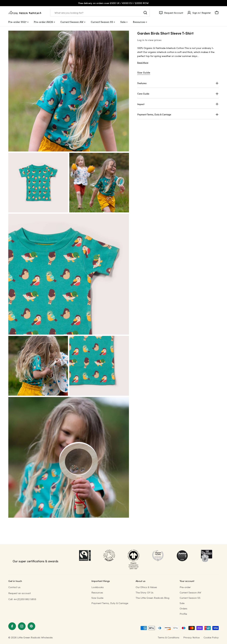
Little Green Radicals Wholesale (35, 637)
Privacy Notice (191, 637)
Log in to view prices (149, 40)
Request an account (19, 593)
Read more (142, 62)
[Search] (145, 13)
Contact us (14, 587)
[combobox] (100, 12)
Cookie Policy (211, 637)
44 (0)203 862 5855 (25, 599)
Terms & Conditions (168, 637)
